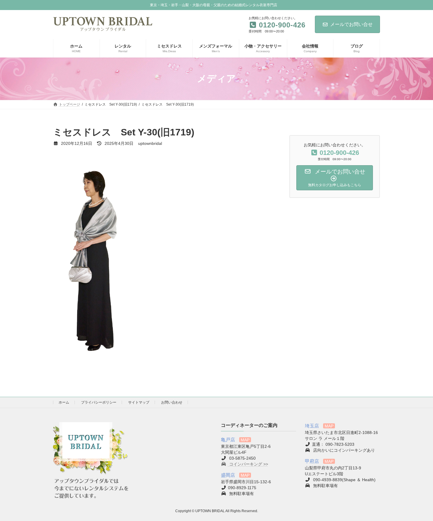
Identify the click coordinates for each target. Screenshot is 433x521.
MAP (245, 440)
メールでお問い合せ (351, 24)
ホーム (64, 402)
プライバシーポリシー (98, 402)
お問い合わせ (171, 402)
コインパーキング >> (248, 464)
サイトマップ (138, 402)
